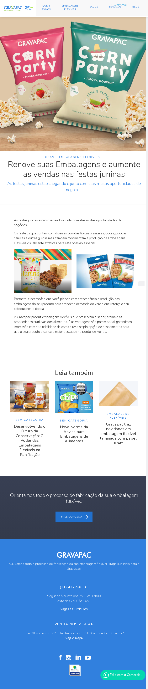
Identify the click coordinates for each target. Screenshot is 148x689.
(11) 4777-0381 (118, 5)
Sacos (94, 6)
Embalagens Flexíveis (70, 7)
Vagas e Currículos (74, 609)
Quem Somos (46, 7)
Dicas (49, 157)
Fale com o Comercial (125, 675)
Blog (135, 6)
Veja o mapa (74, 638)
